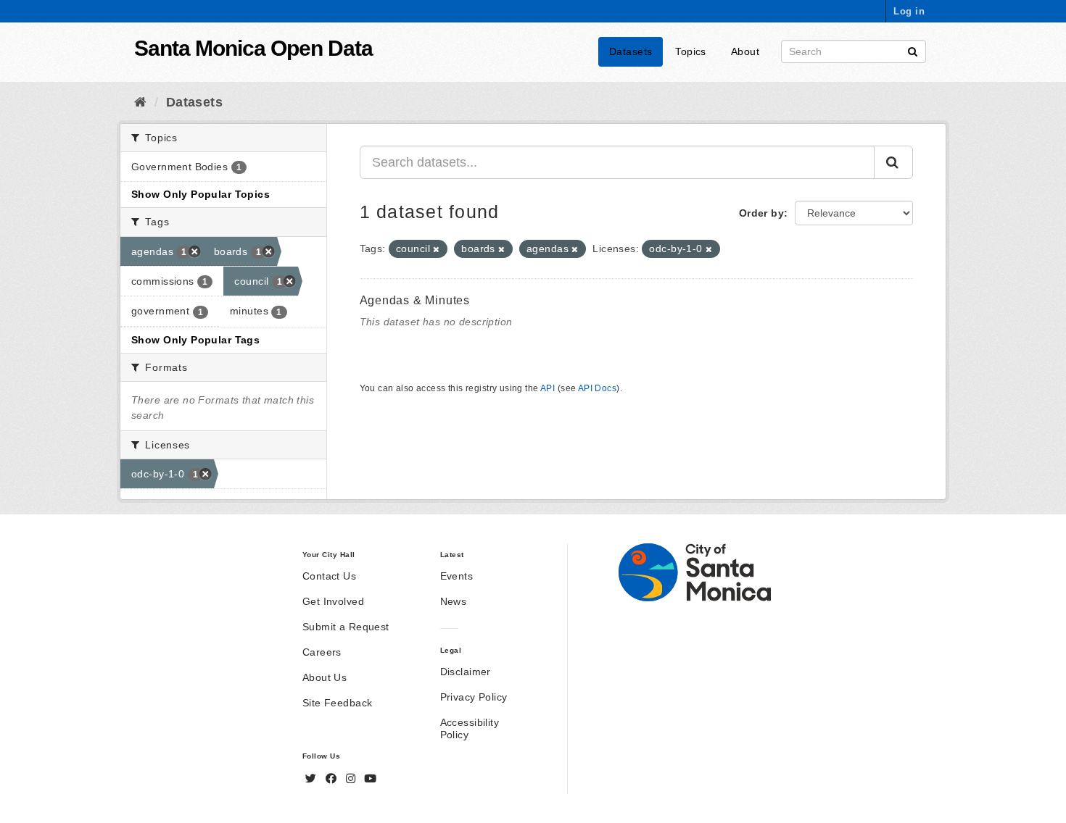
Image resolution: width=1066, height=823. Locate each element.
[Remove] (436, 249)
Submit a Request (345, 626)
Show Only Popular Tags (195, 340)
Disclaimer (465, 671)
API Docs (597, 388)
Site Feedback (337, 703)
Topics (690, 51)
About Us (324, 677)
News (453, 601)
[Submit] (912, 50)
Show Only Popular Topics (200, 194)
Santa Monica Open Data (253, 48)
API (547, 388)
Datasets (630, 51)
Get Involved (333, 601)
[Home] (140, 102)
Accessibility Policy (469, 728)
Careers (322, 652)
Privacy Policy (474, 697)
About (745, 51)
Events (457, 576)
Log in (909, 11)
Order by (761, 213)
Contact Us (329, 576)
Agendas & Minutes (415, 300)
